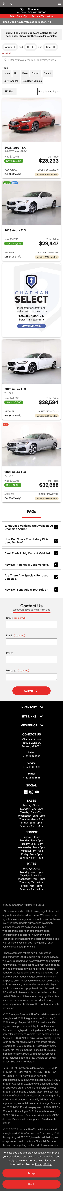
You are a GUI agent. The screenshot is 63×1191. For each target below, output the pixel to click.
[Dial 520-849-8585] (11, 3)
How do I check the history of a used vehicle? (26, 541)
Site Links (29, 716)
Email (15, 635)
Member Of (29, 725)
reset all (6, 53)
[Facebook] (25, 791)
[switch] (59, 3)
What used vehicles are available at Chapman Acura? (29, 527)
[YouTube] (36, 791)
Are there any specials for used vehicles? (26, 577)
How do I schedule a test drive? (26, 589)
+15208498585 (31, 756)
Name (16, 617)
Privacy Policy (43, 1164)
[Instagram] (31, 791)
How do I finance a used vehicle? (27, 564)
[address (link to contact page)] (3, 3)
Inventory (29, 707)
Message (17, 670)
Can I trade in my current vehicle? (27, 553)
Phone (9, 652)
